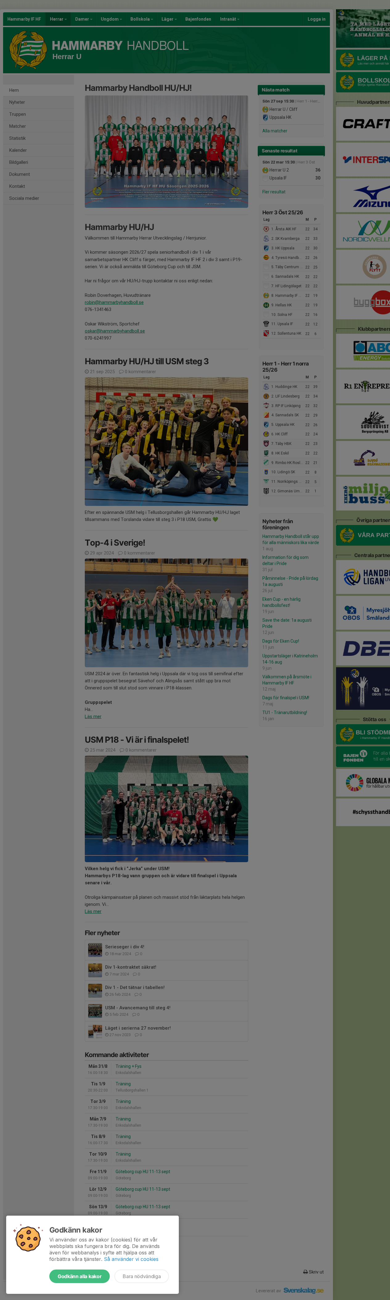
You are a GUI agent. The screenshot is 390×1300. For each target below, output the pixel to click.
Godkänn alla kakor (79, 1276)
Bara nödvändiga (142, 1276)
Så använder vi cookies (131, 1259)
